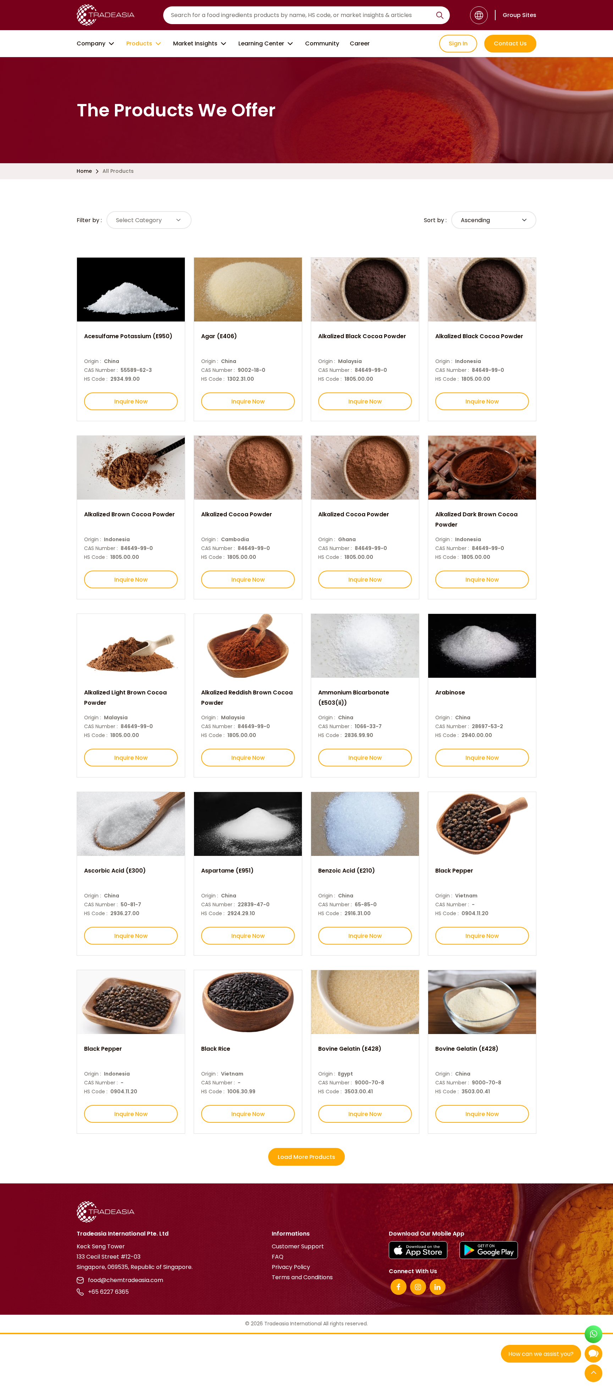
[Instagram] (418, 1287)
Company (91, 43)
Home (84, 171)
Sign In (458, 43)
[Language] (479, 15)
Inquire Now (131, 401)
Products (139, 43)
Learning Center (261, 43)
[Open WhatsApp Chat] (593, 1335)
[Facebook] (399, 1287)
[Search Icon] (440, 17)
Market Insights (195, 43)
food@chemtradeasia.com (125, 1280)
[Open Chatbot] (593, 1355)
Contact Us (510, 43)
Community (322, 43)
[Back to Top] (593, 1374)
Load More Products (306, 1157)
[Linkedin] (438, 1287)
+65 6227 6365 (108, 1292)
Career (360, 43)
